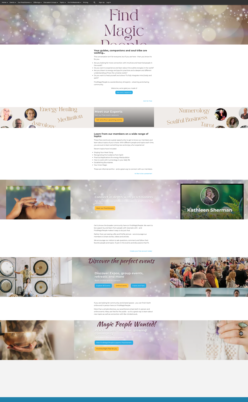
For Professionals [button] (74, 2)
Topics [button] (62, 2)
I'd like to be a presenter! (143, 173)
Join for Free (147, 101)
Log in (108, 2)
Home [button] (4, 2)
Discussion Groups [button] (50, 2)
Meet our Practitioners (105, 208)
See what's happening (124, 92)
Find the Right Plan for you (106, 349)
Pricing (85, 2)
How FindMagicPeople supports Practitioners (113, 343)
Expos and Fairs (138, 286)
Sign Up (102, 2)
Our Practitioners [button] (24, 2)
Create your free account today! (141, 251)
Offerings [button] (36, 2)
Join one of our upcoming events (109, 120)
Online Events (121, 286)
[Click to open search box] (94, 2)
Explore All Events (103, 286)
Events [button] (12, 2)
